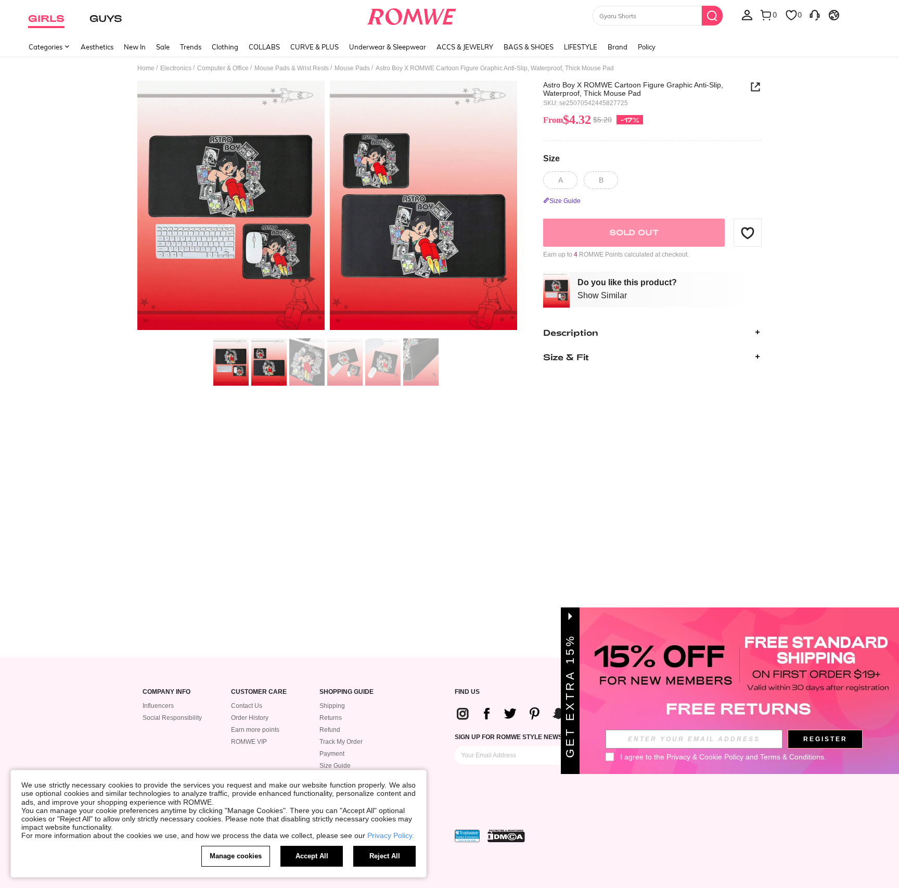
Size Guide (335, 765)
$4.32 (567, 119)
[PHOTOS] (327, 207)
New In (135, 47)
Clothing (225, 47)
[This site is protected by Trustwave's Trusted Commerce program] (467, 836)
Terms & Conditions (792, 757)
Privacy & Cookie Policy (704, 757)
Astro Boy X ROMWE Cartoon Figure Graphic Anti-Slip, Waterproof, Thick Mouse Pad (633, 89)
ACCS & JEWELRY (464, 47)
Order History (249, 717)
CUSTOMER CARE (259, 692)
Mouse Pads (352, 68)
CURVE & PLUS (314, 47)
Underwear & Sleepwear (387, 47)
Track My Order (341, 741)
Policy (647, 47)
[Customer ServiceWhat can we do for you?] (814, 14)
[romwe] (411, 14)
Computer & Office (223, 68)
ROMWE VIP (249, 741)
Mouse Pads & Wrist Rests (291, 68)
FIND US (467, 692)
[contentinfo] (538, 713)
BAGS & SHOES (529, 47)
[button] (748, 233)
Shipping (332, 705)
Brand (617, 47)
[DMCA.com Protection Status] (506, 836)
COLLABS (264, 47)
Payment (331, 753)
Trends (190, 47)
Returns (330, 717)
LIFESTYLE (580, 47)
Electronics (175, 68)
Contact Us (246, 705)
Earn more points (255, 729)
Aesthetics (97, 47)
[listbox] (747, 14)
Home (146, 68)
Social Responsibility (172, 717)
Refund (329, 729)
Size (551, 158)
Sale (163, 47)
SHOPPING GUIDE (346, 692)
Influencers (158, 705)
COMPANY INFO (166, 692)
